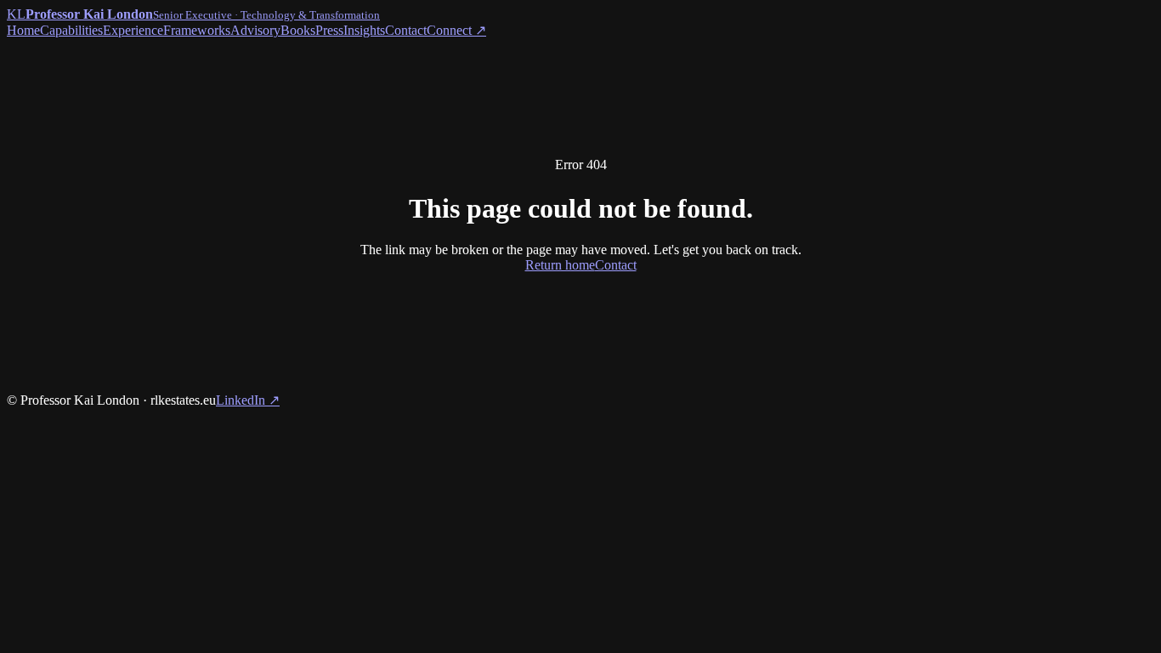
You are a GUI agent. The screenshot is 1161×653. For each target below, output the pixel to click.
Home (23, 30)
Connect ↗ (456, 30)
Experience (133, 30)
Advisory (255, 30)
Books (297, 30)
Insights (364, 30)
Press (329, 30)
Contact (406, 30)
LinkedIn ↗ (248, 400)
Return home (560, 265)
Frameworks (196, 30)
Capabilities (71, 30)
